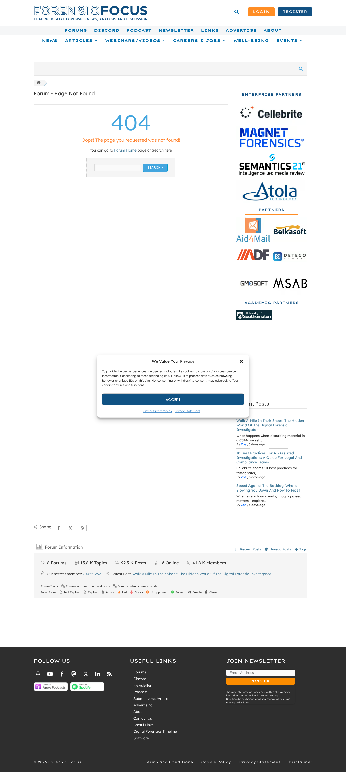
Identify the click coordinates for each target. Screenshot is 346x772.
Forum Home (125, 150)
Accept (173, 399)
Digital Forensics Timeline (155, 731)
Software (141, 738)
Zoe (243, 444)
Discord (106, 30)
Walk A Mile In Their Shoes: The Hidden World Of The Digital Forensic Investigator (270, 425)
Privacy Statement (187, 411)
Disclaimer (300, 762)
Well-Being (251, 40)
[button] (241, 361)
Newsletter (176, 30)
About (272, 30)
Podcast (138, 30)
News (49, 40)
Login (261, 11)
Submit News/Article (150, 698)
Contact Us (142, 718)
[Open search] (236, 12)
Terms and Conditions (169, 762)
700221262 (92, 574)
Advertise (241, 30)
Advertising (143, 705)
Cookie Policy (216, 762)
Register (294, 11)
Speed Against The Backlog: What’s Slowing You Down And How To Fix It (268, 488)
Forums (76, 30)
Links (210, 30)
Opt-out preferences (157, 411)
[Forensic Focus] (91, 19)
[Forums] (38, 82)
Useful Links (143, 725)
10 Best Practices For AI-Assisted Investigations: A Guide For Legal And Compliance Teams (269, 457)
